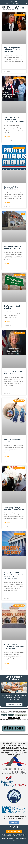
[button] (26, 3)
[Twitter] (14, 1)
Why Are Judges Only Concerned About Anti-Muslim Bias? (12, 50)
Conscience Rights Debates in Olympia (11, 188)
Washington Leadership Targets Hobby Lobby (12, 247)
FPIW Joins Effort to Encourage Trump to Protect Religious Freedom (14, 119)
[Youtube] (16, 1)
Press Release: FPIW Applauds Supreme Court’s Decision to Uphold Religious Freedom (14, 576)
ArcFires (9, 835)
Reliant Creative (22, 835)
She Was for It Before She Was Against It (13, 373)
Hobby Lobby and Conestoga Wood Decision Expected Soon (14, 646)
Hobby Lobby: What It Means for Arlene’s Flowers (14, 508)
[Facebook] (12, 1)
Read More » (7, 66)
